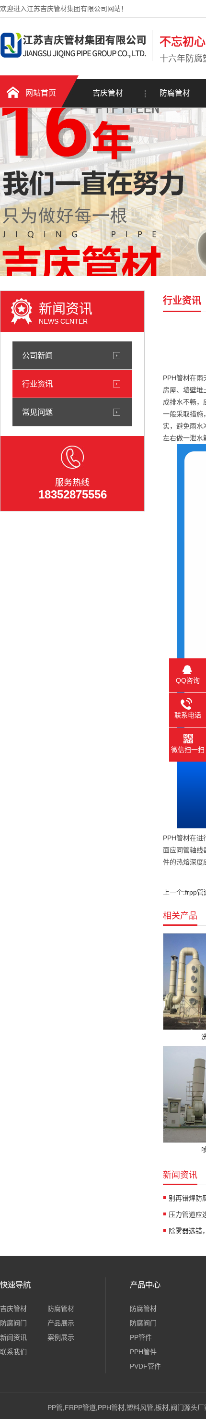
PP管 (55, 1407)
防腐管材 (60, 1308)
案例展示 (60, 1337)
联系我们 (13, 1352)
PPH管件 (143, 1352)
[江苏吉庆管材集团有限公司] (73, 59)
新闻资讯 (13, 1337)
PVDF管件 (145, 1366)
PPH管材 (111, 1407)
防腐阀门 (13, 1323)
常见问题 (37, 412)
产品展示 (60, 1323)
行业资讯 (37, 383)
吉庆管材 (107, 93)
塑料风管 (139, 1407)
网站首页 (40, 93)
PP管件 (141, 1337)
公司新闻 (37, 355)
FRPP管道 (80, 1407)
